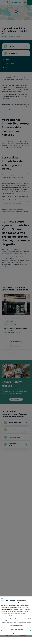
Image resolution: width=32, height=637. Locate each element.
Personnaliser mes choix (16, 629)
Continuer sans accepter (16, 625)
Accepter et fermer (16, 633)
